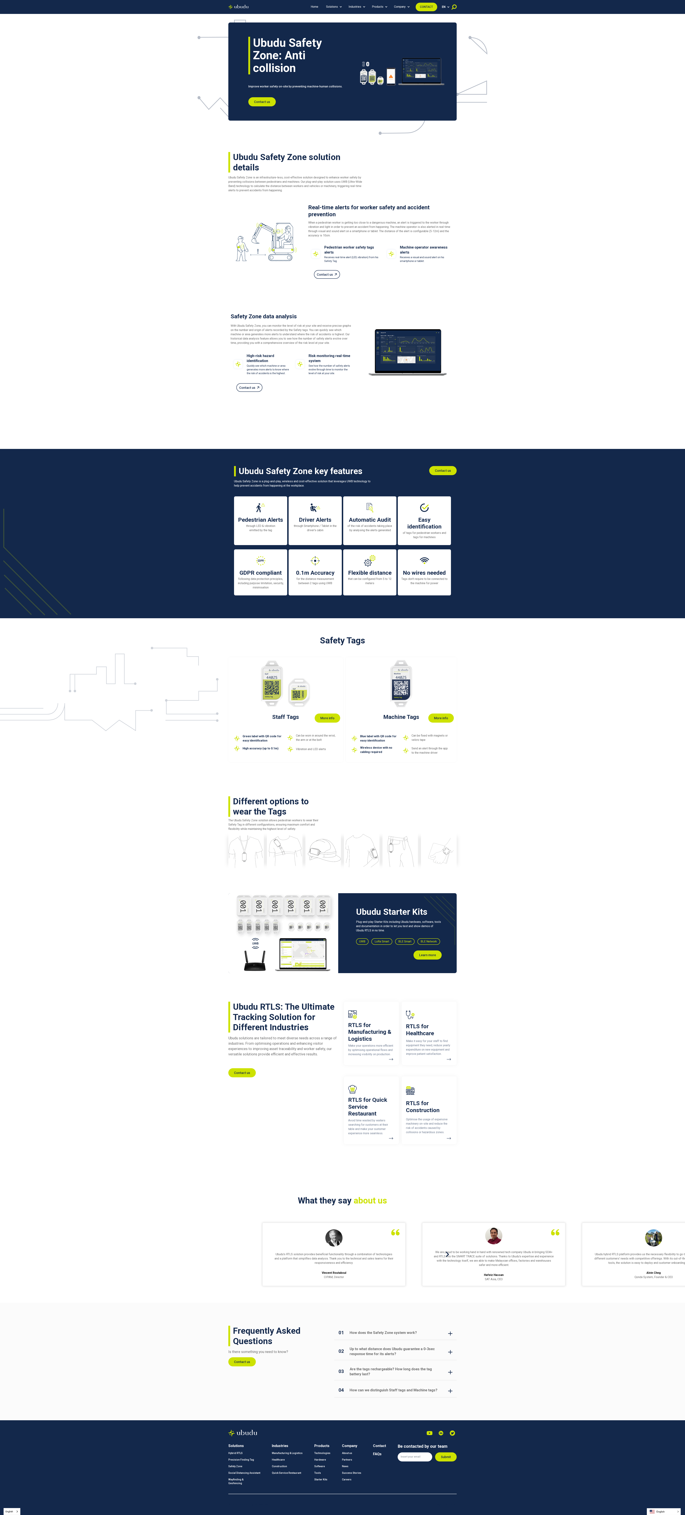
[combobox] (12, 1511)
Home (314, 6)
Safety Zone (235, 1466)
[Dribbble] (441, 1433)
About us (347, 1453)
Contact (379, 1446)
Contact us (262, 102)
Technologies (322, 1453)
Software (319, 1466)
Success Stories (351, 1472)
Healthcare (278, 1459)
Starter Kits (320, 1479)
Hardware (320, 1459)
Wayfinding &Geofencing (235, 1481)
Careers (346, 1479)
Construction (279, 1466)
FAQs (377, 1454)
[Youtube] (429, 1433)
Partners (347, 1459)
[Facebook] (452, 1433)
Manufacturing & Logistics (287, 1453)
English (9, 1511)
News (345, 1466)
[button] (333, 7)
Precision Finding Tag (241, 1459)
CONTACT (426, 7)
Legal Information (446, 1504)
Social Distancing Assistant (244, 1472)
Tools (317, 1472)
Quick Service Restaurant (286, 1472)
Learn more (427, 955)
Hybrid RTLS (235, 1453)
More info (327, 718)
